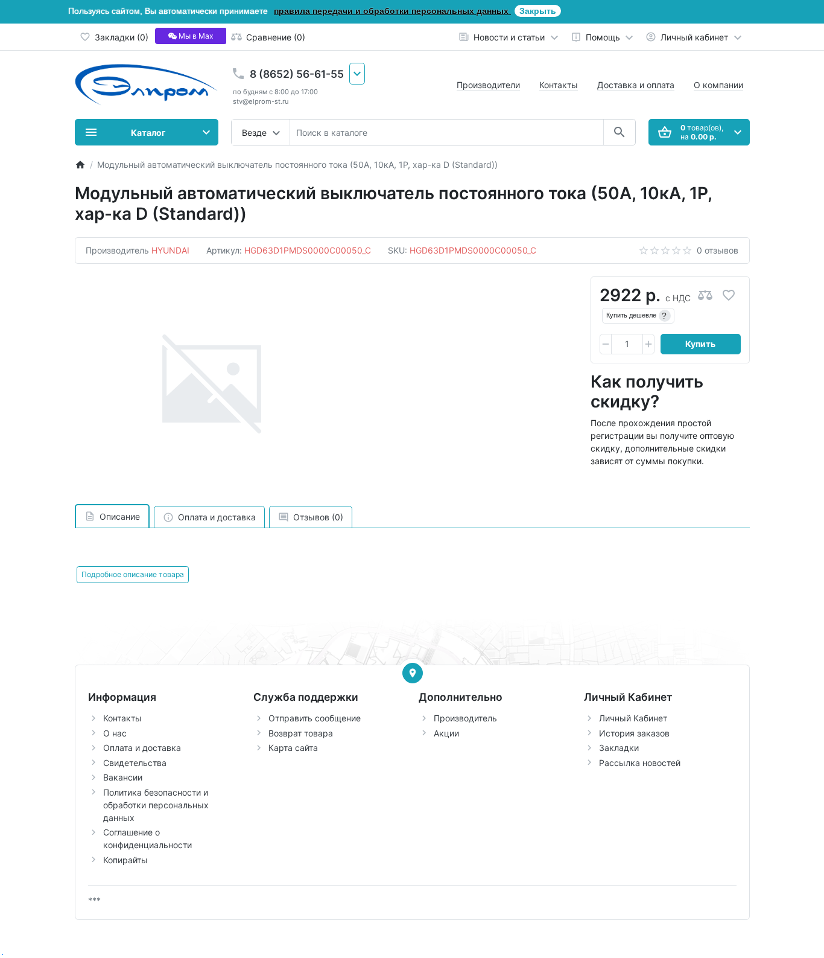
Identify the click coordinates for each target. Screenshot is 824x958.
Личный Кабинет (633, 718)
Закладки (619, 747)
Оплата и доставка (142, 747)
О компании (718, 85)
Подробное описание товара (132, 574)
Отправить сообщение (314, 718)
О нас (115, 733)
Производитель (465, 718)
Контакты (558, 85)
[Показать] (412, 673)
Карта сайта (293, 747)
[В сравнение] (705, 295)
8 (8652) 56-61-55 (297, 74)
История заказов (634, 733)
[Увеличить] (648, 344)
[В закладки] (729, 295)
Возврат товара (300, 733)
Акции (446, 733)
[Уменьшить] (606, 344)
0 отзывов (717, 250)
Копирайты (125, 860)
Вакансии (122, 777)
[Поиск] (619, 132)
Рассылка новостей (639, 763)
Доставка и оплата (635, 85)
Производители (488, 85)
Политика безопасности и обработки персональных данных (156, 805)
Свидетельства (134, 763)
